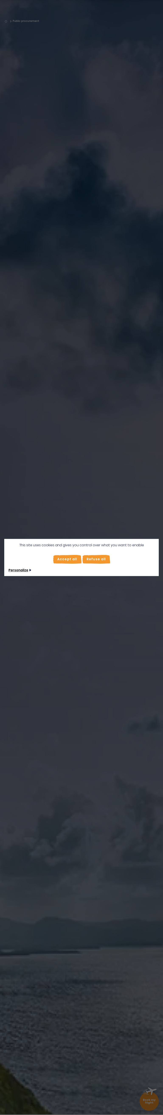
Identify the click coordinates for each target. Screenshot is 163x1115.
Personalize (18, 570)
